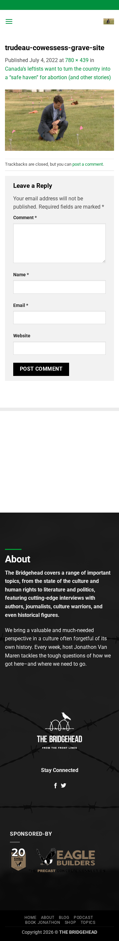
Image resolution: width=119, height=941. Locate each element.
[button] (9, 21)
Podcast (83, 917)
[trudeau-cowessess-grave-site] (59, 120)
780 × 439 (77, 60)
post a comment (87, 164)
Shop (70, 922)
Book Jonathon (42, 922)
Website (21, 336)
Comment (25, 217)
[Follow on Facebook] (55, 786)
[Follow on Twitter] (63, 786)
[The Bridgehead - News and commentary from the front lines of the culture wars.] (58, 21)
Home (30, 917)
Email (20, 305)
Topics (88, 922)
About (48, 917)
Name (21, 275)
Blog (64, 917)
